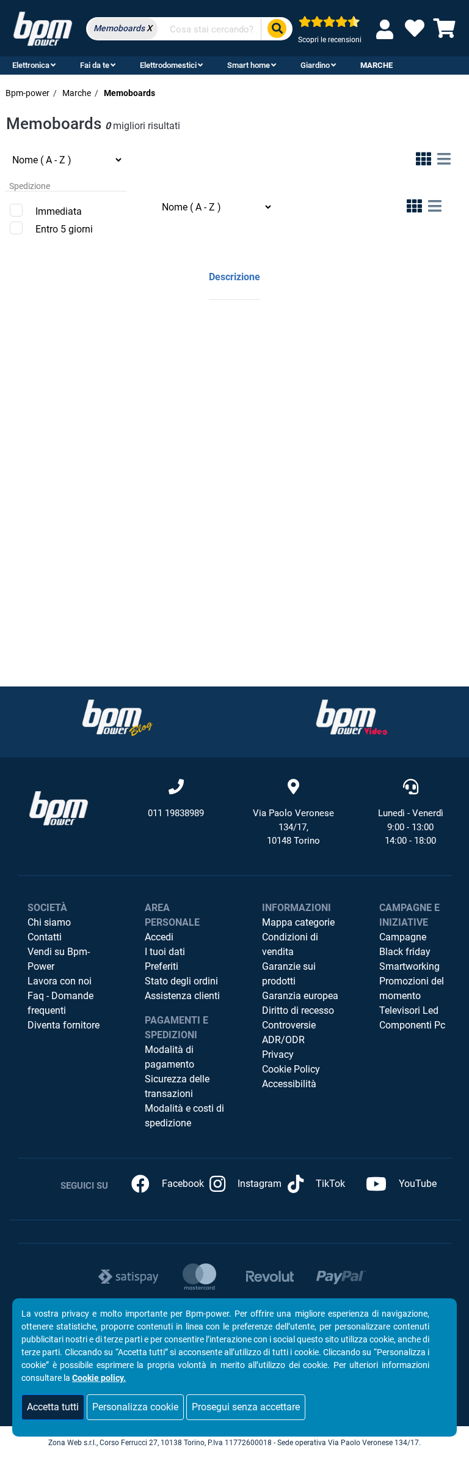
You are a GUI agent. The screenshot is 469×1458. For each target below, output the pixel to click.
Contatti (44, 937)
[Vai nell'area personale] (387, 29)
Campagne (402, 937)
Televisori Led (408, 1010)
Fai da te (94, 65)
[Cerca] (277, 29)
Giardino (315, 65)
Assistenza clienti (182, 996)
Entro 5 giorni (64, 229)
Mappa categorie (298, 922)
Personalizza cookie (135, 1407)
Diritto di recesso (298, 1010)
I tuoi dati (165, 952)
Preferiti (161, 966)
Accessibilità (289, 1084)
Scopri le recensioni (330, 39)
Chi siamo (49, 922)
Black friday (405, 952)
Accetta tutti (53, 1407)
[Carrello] (445, 32)
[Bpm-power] (42, 28)
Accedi (159, 937)
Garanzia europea (300, 996)
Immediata (58, 211)
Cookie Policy (291, 1069)
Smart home (248, 65)
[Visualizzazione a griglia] (423, 161)
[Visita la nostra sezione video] (352, 717)
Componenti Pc (412, 1025)
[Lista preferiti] (414, 32)
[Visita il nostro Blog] (117, 717)
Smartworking (409, 966)
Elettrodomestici (168, 65)
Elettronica (30, 65)
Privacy (278, 1054)
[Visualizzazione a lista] (444, 161)
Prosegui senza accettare (246, 1407)
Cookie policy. (99, 1378)
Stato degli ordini (181, 981)
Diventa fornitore (63, 1025)
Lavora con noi (59, 981)
